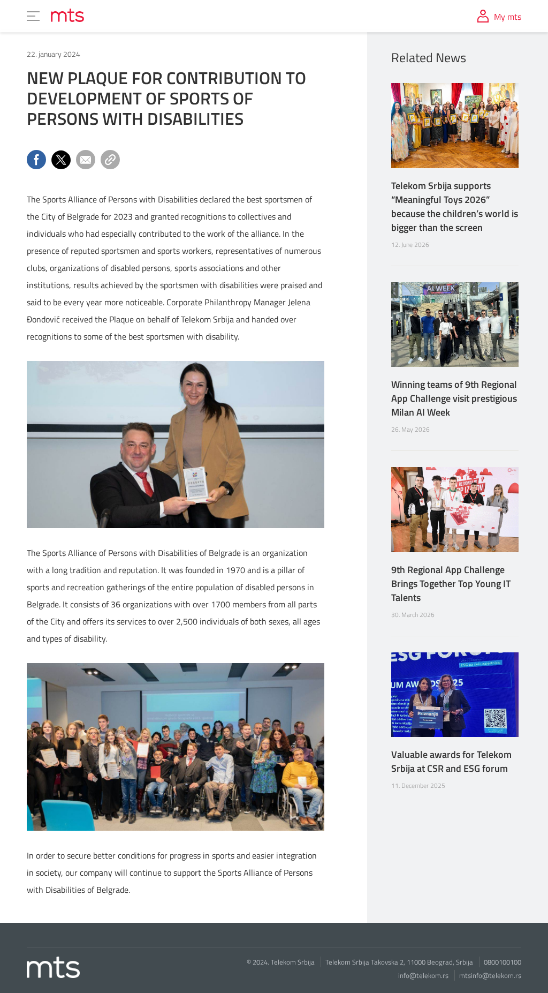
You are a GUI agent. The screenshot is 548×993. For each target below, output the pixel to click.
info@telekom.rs (423, 975)
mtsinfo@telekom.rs (490, 975)
